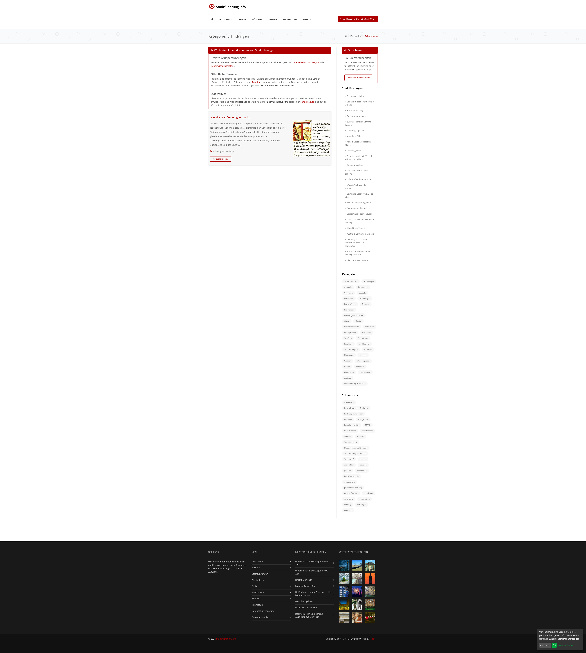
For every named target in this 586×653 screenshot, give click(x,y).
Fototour (365, 304)
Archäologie (369, 281)
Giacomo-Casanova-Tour (358, 260)
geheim (347, 470)
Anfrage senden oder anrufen (359, 18)
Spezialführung (350, 442)
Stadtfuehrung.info (226, 638)
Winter (347, 366)
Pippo (373, 638)
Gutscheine (225, 19)
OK (554, 645)
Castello (362, 293)
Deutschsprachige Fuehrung (356, 408)
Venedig (272, 19)
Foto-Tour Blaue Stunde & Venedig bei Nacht (357, 253)
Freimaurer (349, 309)
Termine (242, 19)
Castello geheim (354, 150)
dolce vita (360, 366)
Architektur (349, 402)
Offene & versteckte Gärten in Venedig (359, 221)
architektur (349, 464)
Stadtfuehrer (364, 344)
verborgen (361, 504)
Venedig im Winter (355, 136)
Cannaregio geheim (355, 130)
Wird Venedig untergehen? (359, 202)
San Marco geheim (355, 96)
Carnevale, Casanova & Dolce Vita (359, 195)
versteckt (348, 510)
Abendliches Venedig (356, 228)
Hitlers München (303, 579)
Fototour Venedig (355, 110)
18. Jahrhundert (350, 281)
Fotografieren (350, 304)
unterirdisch (364, 499)
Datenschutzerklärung (263, 610)
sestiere (347, 378)
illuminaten (349, 372)
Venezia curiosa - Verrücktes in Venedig (359, 103)
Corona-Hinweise (260, 617)
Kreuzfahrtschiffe (351, 326)
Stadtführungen (351, 349)
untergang (348, 499)
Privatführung (350, 430)
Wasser (347, 360)
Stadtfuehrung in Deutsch (355, 453)
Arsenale (348, 287)
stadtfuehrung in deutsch (354, 383)
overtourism (365, 372)
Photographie (350, 332)
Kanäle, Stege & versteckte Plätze (358, 143)
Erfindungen (365, 298)
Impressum (257, 604)
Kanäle (358, 321)
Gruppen (348, 419)
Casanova (348, 293)
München (257, 19)
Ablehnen (545, 645)
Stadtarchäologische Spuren (359, 213)
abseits (363, 459)
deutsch (363, 464)
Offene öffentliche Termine (359, 179)
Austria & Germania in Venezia (360, 233)
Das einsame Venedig (356, 116)
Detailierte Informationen (358, 77)
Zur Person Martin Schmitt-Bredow (358, 123)
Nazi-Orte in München (306, 607)
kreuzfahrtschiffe (351, 476)
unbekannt (368, 493)
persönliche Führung (353, 487)
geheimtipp (362, 470)
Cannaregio (363, 287)
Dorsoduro (348, 298)
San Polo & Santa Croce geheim (356, 172)
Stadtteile (368, 349)
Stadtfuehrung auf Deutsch (355, 448)
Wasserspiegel (363, 360)
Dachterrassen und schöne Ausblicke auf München (309, 615)
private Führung (351, 493)
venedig (347, 504)
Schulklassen (367, 430)
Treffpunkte (258, 592)
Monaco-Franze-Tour (306, 586)
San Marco (366, 332)
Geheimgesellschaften (222, 65)
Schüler (347, 436)
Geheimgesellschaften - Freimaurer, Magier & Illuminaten (356, 242)
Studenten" (349, 459)
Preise (255, 586)
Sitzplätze (348, 344)
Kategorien (356, 36)
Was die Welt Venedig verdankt (230, 117)
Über (305, 19)
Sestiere (360, 436)
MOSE (367, 425)
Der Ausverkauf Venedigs (358, 208)
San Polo (348, 338)
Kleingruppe (363, 419)
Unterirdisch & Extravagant (306, 62)
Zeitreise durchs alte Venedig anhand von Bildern (359, 158)
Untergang (348, 355)
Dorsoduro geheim (355, 165)
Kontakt (256, 598)
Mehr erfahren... (220, 159)
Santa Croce (363, 338)
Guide (346, 321)
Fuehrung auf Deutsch (353, 413)
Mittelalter (369, 326)
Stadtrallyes (290, 19)
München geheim (304, 601)
